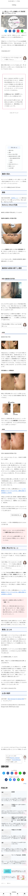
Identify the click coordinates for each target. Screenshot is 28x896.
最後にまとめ (11, 166)
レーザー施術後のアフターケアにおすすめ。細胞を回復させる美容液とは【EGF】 (13, 490)
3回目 (11, 162)
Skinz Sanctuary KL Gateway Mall (16, 698)
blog (3, 766)
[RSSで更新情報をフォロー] (22, 779)
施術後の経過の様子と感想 (14, 156)
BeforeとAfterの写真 (13, 154)
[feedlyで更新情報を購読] (18, 779)
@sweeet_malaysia (14, 757)
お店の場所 (11, 168)
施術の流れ (11, 150)
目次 (12, 147)
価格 (10, 152)
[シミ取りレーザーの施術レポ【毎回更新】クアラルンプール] (14, 31)
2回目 (11, 160)
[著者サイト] (6, 779)
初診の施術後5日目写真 (15, 158)
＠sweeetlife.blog (16, 759)
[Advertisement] (14, 128)
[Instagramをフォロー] (14, 779)
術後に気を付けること (13, 164)
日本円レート (14, 198)
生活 (7, 766)
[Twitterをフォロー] (10, 779)
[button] (25, 422)
